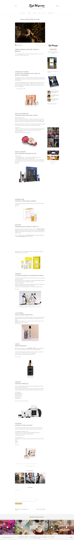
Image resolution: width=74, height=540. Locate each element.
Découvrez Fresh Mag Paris (23, 536)
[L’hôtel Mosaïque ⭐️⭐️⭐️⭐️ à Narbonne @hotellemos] (22, 527)
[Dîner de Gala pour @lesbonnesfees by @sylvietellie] (7, 527)
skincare (35, 463)
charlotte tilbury (17, 463)
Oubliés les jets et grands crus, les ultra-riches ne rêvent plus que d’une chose (55, 99)
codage (22, 463)
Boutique (38, 537)
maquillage (31, 463)
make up (28, 463)
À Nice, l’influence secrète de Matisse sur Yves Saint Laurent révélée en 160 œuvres (55, 92)
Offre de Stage (21, 537)
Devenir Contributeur (33, 536)
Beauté (28, 17)
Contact (52, 537)
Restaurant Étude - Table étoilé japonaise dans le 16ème (21, 510)
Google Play (49, 72)
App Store (56, 71)
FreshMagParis (38, 517)
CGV (49, 537)
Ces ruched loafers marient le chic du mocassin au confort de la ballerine (55, 96)
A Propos (40, 536)
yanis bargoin (19, 45)
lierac (25, 463)
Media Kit (26, 537)
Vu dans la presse (51, 536)
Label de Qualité (32, 537)
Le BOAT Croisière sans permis (40, 509)
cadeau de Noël (20, 53)
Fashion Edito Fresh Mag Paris (52, 103)
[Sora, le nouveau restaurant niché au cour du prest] (66, 527)
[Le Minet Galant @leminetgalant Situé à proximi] (51, 527)
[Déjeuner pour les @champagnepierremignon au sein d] (37, 527)
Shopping (31, 17)
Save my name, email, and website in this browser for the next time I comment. (26, 501)
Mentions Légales (44, 537)
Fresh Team (45, 536)
